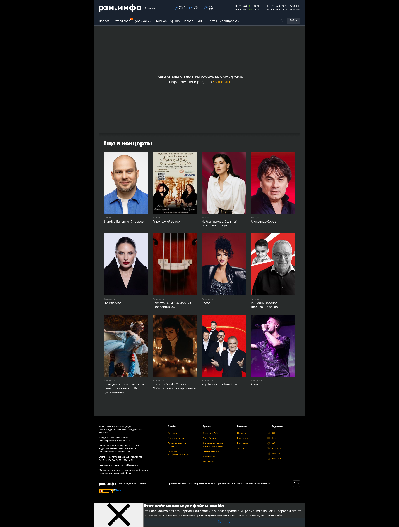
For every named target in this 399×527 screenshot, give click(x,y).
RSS (273, 433)
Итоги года (122, 21)
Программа (242, 443)
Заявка (240, 448)
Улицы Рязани (209, 438)
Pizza (254, 384)
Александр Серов (263, 221)
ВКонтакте (276, 448)
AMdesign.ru (132, 465)
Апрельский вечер (166, 221)
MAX (273, 443)
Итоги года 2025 (210, 433)
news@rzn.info (135, 457)
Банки (201, 21)
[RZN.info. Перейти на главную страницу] (120, 8)
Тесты (213, 21)
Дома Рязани (209, 456)
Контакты (172, 433)
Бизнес (161, 21)
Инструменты (243, 438)
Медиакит (242, 433)
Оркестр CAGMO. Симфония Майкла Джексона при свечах (175, 386)
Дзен (274, 438)
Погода (188, 21)
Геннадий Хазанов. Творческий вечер (264, 305)
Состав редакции (176, 438)
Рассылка (276, 458)
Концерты (221, 81)
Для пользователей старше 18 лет (115, 451)
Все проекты (208, 461)
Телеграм (276, 453)
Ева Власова (112, 303)
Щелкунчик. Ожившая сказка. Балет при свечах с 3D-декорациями (125, 388)
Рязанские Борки (211, 451)
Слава (206, 303)
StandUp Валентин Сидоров (124, 221)
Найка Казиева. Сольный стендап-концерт (220, 223)
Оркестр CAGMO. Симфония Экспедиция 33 (172, 305)
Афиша (175, 21)
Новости (105, 21)
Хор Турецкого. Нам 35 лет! (221, 384)
